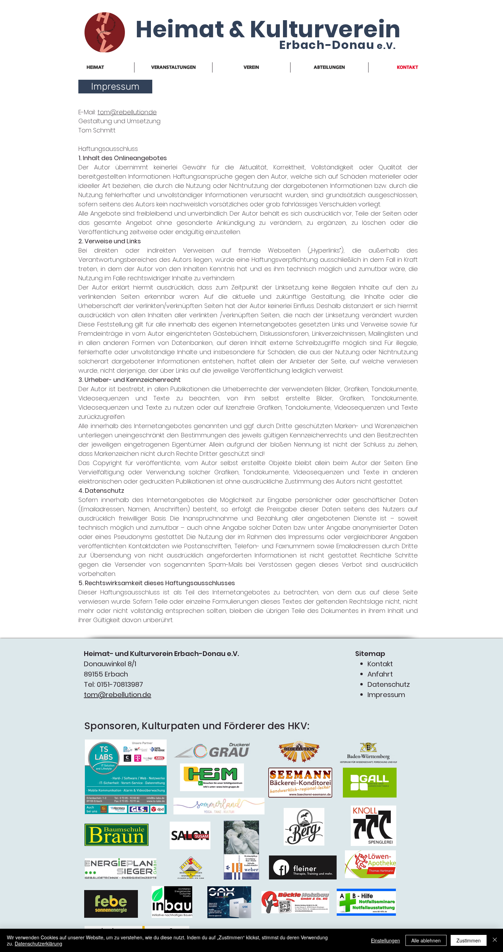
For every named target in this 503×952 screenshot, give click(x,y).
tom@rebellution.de (127, 112)
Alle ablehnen (426, 940)
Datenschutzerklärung (38, 943)
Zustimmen (468, 940)
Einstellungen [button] (385, 940)
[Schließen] (495, 940)
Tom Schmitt (97, 130)
